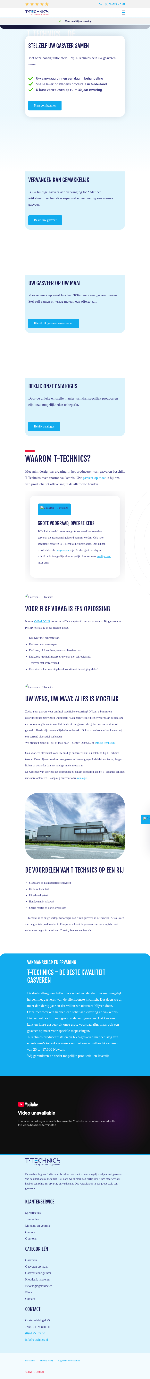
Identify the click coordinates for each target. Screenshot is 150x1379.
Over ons (31, 1238)
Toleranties (32, 1219)
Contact (30, 1298)
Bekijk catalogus (44, 426)
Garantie (30, 1232)
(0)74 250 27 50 (115, 3)
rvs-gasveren (63, 550)
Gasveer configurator (38, 1273)
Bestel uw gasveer (45, 220)
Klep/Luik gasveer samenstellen (53, 323)
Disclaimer (30, 1360)
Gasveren (31, 1260)
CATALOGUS (42, 621)
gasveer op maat (94, 478)
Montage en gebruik (37, 1225)
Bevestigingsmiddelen (38, 1286)
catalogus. (82, 778)
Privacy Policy (46, 1360)
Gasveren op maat (36, 1266)
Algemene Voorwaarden (69, 1360)
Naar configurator (45, 105)
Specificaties (33, 1212)
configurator (104, 556)
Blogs (28, 1292)
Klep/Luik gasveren (37, 1279)
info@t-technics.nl (105, 742)
